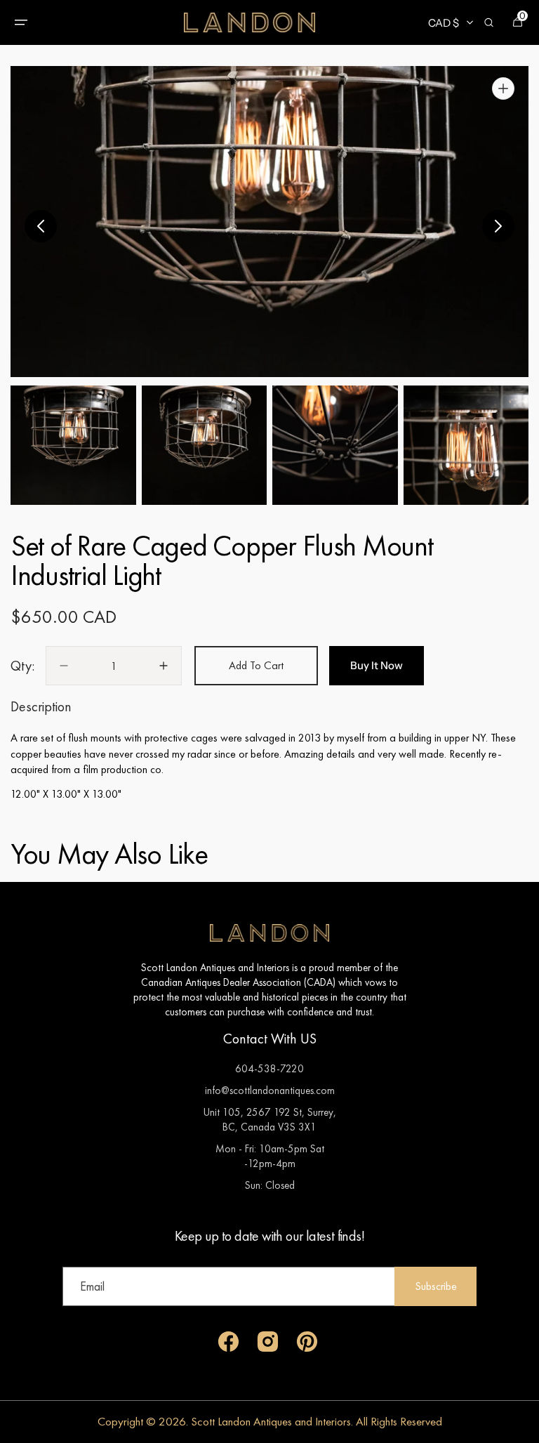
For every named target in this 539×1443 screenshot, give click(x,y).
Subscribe (436, 1286)
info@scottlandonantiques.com (270, 1090)
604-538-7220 (269, 1068)
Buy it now (376, 665)
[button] (21, 22)
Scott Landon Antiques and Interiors (271, 1421)
